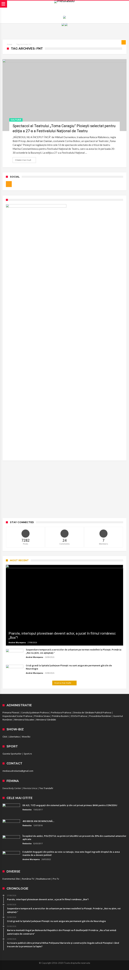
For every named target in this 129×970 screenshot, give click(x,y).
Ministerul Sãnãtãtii (46, 719)
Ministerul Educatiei (24, 719)
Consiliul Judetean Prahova (35, 712)
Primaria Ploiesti (11, 712)
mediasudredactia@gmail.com (18, 770)
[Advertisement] (64, 489)
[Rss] (9, 184)
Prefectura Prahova (61, 712)
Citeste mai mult (23, 160)
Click (5, 736)
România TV (28, 878)
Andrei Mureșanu (17, 642)
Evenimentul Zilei (11, 878)
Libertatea (14, 736)
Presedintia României (100, 716)
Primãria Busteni (60, 716)
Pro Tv (56, 878)
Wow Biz (26, 736)
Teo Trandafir (46, 788)
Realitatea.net (43, 878)
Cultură (16, 120)
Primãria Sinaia (42, 716)
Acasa (9, 44)
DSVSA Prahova (79, 716)
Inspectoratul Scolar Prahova (17, 716)
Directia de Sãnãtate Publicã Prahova (92, 712)
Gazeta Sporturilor (12, 753)
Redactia (27, 809)
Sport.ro (28, 753)
